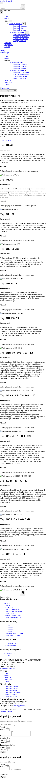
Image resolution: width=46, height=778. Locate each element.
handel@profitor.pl (19, 706)
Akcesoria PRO (10, 645)
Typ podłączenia (6, 745)
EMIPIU (7, 605)
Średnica (3, 738)
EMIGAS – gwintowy (12, 609)
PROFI (7, 625)
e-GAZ (7, 603)
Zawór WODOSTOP (12, 635)
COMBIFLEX (9, 653)
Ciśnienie (3, 743)
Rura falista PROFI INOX (13, 633)
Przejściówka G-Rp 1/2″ (13, 617)
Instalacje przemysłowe (17, 70)
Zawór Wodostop (10, 696)
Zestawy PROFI (10, 613)
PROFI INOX (9, 631)
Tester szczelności (10, 694)
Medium (3, 747)
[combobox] (10, 595)
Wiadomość (4, 775)
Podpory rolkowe (19, 78)
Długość (3, 740)
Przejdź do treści (6, 1)
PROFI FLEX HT (11, 643)
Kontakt (7, 84)
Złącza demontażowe (20, 76)
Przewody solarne (19, 68)
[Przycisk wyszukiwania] (23, 593)
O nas (6, 58)
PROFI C (7, 655)
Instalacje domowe (15, 62)
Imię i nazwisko (6, 725)
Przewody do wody (20, 66)
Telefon (3, 729)
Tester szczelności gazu (12, 615)
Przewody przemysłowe (21, 72)
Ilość (2, 750)
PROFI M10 (8, 629)
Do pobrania (8, 82)
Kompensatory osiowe (21, 74)
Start (6, 56)
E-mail (2, 727)
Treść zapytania (5, 736)
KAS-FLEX (8, 607)
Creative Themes (6, 711)
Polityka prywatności (7, 668)
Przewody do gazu (20, 64)
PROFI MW (8, 627)
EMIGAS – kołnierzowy (13, 611)
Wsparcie (7, 80)
